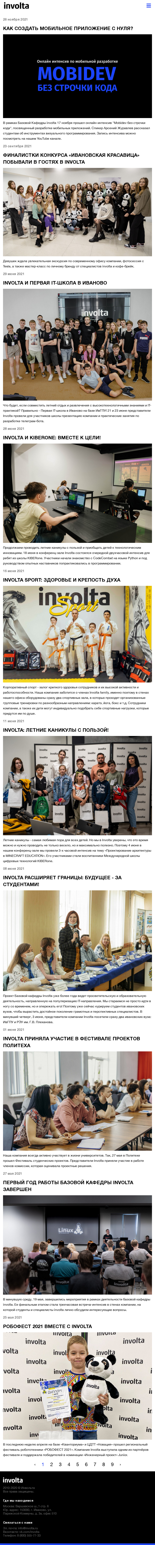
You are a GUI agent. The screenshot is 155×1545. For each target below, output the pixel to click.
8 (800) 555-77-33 (29, 1535)
